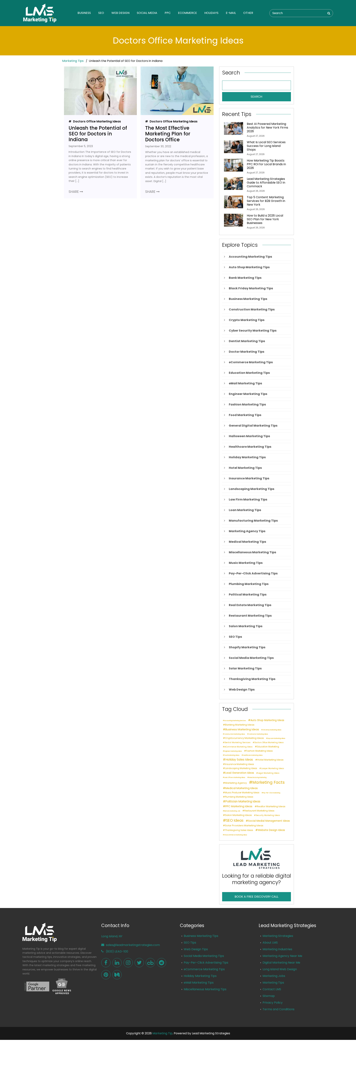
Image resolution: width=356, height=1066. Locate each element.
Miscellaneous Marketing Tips (205, 989)
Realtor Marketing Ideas (271, 806)
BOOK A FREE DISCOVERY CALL (256, 896)
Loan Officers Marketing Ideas (234, 778)
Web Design (120, 13)
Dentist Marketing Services (237, 742)
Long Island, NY (111, 936)
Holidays (211, 13)
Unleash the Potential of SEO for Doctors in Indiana (98, 134)
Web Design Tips (196, 949)
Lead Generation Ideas (239, 772)
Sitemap (269, 996)
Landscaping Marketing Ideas (241, 768)
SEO (101, 13)
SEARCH (256, 96)
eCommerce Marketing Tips (204, 969)
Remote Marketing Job (232, 811)
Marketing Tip (162, 1033)
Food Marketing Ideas (231, 755)
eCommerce (187, 13)
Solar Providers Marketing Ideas (244, 825)
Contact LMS (272, 989)
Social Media (147, 13)
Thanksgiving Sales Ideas (239, 830)
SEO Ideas (234, 820)
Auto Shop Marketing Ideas (267, 720)
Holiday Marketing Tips (200, 976)
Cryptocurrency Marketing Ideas (244, 738)
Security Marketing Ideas (268, 815)
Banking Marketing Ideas (239, 724)
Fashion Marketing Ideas (259, 751)
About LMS (270, 942)
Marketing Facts (268, 782)
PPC (168, 13)
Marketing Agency (236, 782)
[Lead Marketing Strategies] (106, 962)
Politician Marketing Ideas (242, 801)
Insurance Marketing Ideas (239, 764)
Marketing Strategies (278, 936)
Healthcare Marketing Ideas (253, 755)
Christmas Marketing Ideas (272, 730)
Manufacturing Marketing (257, 778)
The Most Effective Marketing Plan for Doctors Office (167, 134)
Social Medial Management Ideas (269, 820)
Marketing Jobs (274, 976)
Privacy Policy (273, 1002)
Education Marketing (268, 746)
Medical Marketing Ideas (241, 788)
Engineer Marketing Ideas (233, 751)
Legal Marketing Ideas (268, 773)
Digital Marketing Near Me (281, 962)
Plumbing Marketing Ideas (239, 797)
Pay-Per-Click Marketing (271, 793)
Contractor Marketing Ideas (258, 734)
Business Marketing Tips (201, 936)
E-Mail (231, 13)
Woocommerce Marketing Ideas (235, 835)
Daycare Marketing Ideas (276, 738)
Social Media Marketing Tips (204, 956)
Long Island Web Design (280, 969)
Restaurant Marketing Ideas (259, 810)
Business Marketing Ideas (242, 729)
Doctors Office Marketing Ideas (96, 121)
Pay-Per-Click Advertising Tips (206, 962)
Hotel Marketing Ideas (270, 759)
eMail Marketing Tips (199, 982)
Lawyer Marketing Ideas (272, 768)
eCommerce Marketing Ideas (239, 747)
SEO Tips (190, 942)
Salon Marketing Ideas (238, 815)
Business (84, 13)
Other (248, 13)
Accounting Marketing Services (235, 721)
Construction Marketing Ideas (234, 734)
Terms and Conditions (278, 1009)
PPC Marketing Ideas (238, 806)
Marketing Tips (73, 61)
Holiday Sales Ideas (239, 759)
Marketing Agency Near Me (282, 956)
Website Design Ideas (271, 830)
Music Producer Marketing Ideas (242, 792)
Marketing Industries (277, 949)
